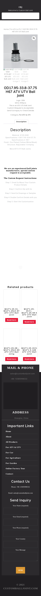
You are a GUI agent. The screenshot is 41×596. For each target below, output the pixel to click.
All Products (12, 442)
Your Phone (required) (20, 528)
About (8, 437)
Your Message (20, 550)
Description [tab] (21, 122)
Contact (9, 474)
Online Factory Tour (15, 468)
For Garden (11, 463)
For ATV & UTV (15, 29)
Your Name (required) (20, 506)
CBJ (20, 7)
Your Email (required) (20, 517)
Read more (11, 320)
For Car (9, 453)
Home (6, 29)
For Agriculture (13, 458)
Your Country (20, 539)
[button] (34, 38)
